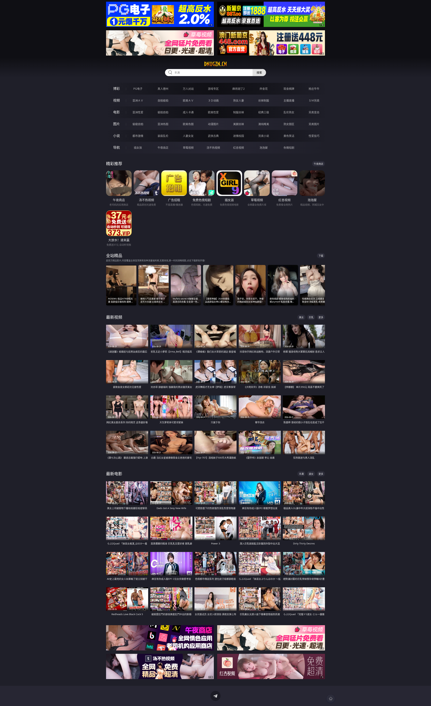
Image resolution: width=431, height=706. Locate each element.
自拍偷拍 (163, 100)
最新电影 (114, 473)
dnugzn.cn (215, 64)
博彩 (116, 88)
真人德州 (163, 89)
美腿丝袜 (238, 124)
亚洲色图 (163, 124)
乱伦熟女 (289, 112)
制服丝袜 (238, 112)
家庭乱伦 (163, 136)
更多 (321, 317)
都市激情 (137, 136)
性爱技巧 (314, 136)
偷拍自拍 (163, 112)
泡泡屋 (264, 147)
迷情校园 (238, 136)
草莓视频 (188, 147)
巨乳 (311, 317)
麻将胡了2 (238, 89)
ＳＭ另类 (314, 100)
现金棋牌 (289, 89)
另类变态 (314, 112)
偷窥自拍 (137, 124)
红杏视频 (238, 147)
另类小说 (263, 136)
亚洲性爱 (137, 112)
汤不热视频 (213, 147)
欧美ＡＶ (188, 100)
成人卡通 (188, 112)
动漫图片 (213, 124)
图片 (116, 124)
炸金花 (264, 89)
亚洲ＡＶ (137, 100)
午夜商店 (163, 147)
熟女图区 (289, 124)
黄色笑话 (289, 136)
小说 (116, 135)
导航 (116, 147)
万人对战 (188, 89)
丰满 (301, 473)
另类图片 (314, 124)
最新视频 (114, 317)
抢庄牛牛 (314, 89)
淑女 (311, 473)
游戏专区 (213, 89)
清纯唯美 (263, 124)
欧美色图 (188, 124)
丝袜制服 (263, 100)
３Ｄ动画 (213, 100)
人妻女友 (188, 136)
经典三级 (263, 112)
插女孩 (138, 147)
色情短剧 (289, 147)
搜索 (259, 72)
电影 (116, 112)
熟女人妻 (238, 100)
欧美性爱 (213, 112)
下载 (321, 255)
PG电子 (137, 89)
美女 (301, 317)
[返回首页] (331, 699)
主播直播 (289, 100)
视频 (116, 100)
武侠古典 (213, 136)
